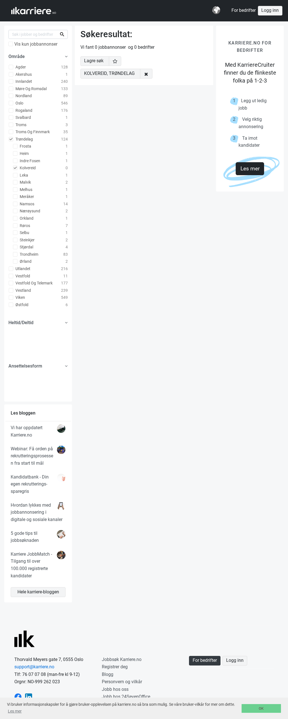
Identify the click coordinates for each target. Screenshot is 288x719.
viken (20, 297)
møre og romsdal (31, 88)
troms (20, 125)
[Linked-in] (28, 696)
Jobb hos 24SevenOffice (126, 696)
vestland (23, 290)
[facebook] (18, 696)
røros (24, 225)
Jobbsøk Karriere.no (121, 659)
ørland (25, 261)
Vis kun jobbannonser (35, 44)
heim (24, 153)
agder (20, 67)
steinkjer (27, 240)
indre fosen (29, 161)
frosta (25, 146)
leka (23, 175)
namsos (26, 204)
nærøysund (29, 211)
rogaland (23, 110)
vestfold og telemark (34, 283)
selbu (24, 232)
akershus (23, 74)
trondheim (28, 254)
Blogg (107, 674)
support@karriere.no (34, 666)
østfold (21, 304)
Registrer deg (115, 666)
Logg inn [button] (270, 10)
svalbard (23, 117)
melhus (25, 189)
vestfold (22, 276)
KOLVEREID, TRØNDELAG (109, 73)
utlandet (22, 268)
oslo (19, 103)
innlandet (23, 81)
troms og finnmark (32, 132)
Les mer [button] (15, 711)
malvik (25, 182)
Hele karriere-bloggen (38, 592)
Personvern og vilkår (122, 681)
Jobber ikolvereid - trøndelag (39, 10)
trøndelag (24, 139)
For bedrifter (243, 10)
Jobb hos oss (115, 689)
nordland (23, 96)
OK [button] (261, 708)
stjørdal (26, 247)
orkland (26, 218)
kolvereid (27, 168)
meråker (26, 196)
